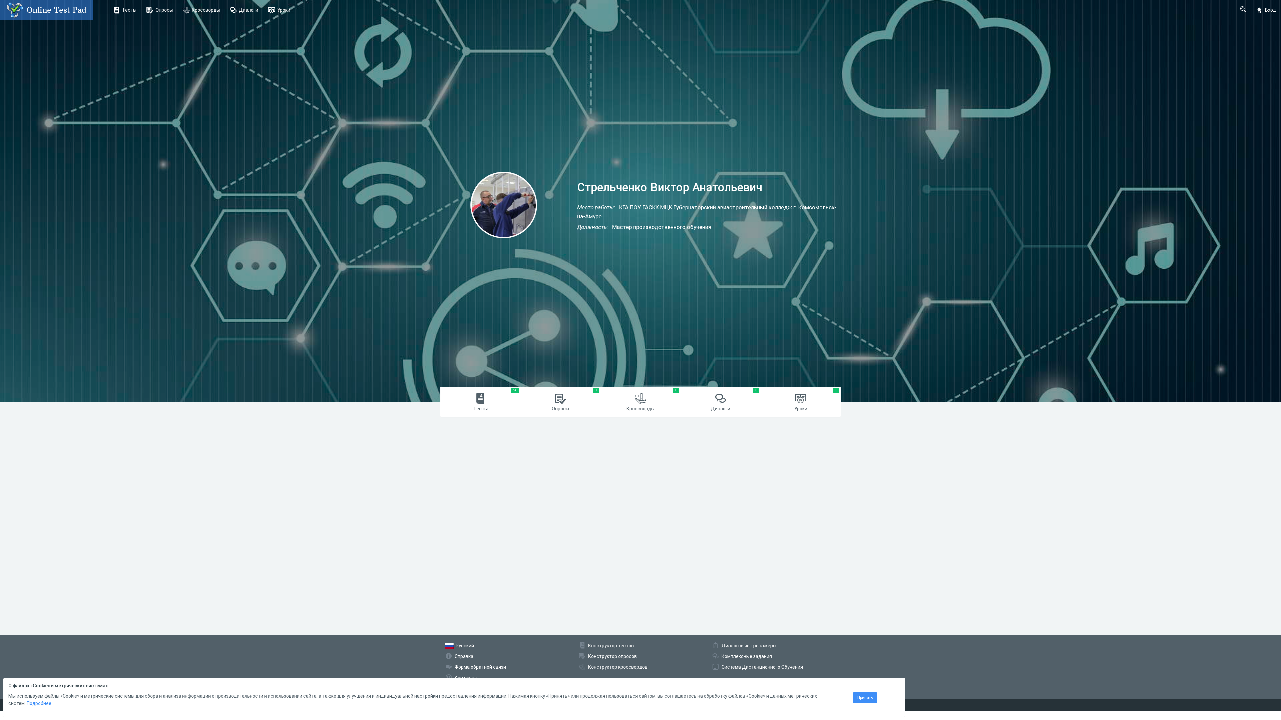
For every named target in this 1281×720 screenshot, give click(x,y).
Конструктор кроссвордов (618, 667)
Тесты (129, 10)
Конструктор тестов (611, 645)
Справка (464, 656)
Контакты (466, 677)
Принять (865, 697)
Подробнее (39, 703)
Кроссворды (206, 10)
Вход (1270, 10)
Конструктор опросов (612, 656)
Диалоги (248, 10)
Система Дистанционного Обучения (762, 667)
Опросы (164, 10)
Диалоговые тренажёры (749, 645)
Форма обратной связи (480, 667)
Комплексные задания (747, 656)
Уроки (283, 10)
